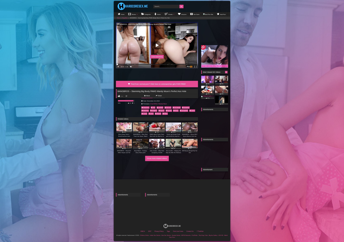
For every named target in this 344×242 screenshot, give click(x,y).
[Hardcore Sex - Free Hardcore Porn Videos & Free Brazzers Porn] (132, 6)
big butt (169, 110)
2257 (149, 231)
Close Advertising (157, 56)
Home (122, 14)
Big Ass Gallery (213, 235)
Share (160, 95)
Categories (147, 14)
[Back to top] (338, 236)
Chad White (154, 104)
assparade (186, 107)
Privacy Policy (159, 231)
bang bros (145, 110)
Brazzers (183, 14)
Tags (168, 231)
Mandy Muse (163, 104)
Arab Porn (223, 14)
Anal (154, 107)
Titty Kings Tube (203, 235)
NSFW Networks (186, 235)
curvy (151, 113)
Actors (159, 14)
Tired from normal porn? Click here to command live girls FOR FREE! (158, 84)
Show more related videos (157, 158)
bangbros (154, 110)
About (148, 95)
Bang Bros (125, 18)
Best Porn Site (209, 14)
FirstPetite (194, 235)
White (165, 113)
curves (145, 113)
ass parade (177, 107)
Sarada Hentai (176, 235)
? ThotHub (200, 231)
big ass (162, 110)
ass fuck (168, 107)
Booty (176, 110)
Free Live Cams (178, 231)
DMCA (143, 231)
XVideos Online (144, 235)
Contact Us (190, 231)
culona (193, 110)
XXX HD (220, 235)
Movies (134, 14)
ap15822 (160, 107)
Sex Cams (196, 14)
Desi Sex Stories (166, 235)
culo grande (185, 110)
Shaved (159, 113)
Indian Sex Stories (155, 235)
